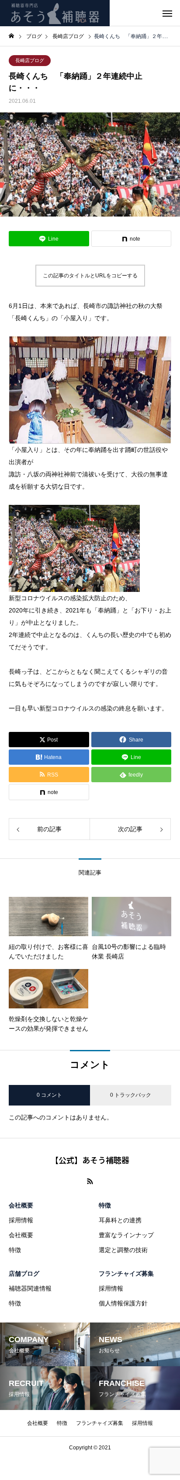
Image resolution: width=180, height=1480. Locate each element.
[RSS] (90, 1181)
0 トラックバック (130, 1095)
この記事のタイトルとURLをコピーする (90, 276)
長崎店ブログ (29, 60)
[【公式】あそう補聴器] (55, 13)
